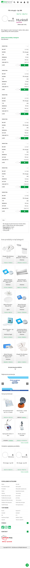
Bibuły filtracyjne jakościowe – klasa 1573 (22, 257)
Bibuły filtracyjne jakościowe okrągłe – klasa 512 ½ (8, 356)
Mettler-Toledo (19, 517)
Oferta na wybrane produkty (15, 381)
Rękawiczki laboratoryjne (7, 500)
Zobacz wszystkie (24, 442)
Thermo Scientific (19, 519)
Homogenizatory (19, 504)
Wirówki (17, 484)
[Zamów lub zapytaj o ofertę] (24, 65)
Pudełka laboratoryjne (6, 497)
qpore (8, 309)
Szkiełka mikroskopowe (7, 502)
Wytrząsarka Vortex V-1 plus (8, 434)
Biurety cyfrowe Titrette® (22, 434)
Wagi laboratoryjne (20, 491)
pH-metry (18, 497)
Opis (3, 220)
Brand (3, 510)
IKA (2, 515)
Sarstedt (3, 512)
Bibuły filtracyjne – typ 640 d (8, 330)
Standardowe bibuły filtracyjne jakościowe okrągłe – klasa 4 (22, 331)
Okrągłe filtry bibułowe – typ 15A (8, 257)
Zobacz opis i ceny (22, 24)
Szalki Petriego (5, 504)
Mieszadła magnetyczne (21, 488)
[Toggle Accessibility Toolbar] (27, 565)
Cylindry (3, 493)
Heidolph (18, 512)
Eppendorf (18, 510)
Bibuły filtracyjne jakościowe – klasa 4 (22, 280)
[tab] (3, 220)
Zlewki (3, 491)
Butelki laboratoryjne (6, 495)
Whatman (22, 260)
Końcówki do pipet (6, 486)
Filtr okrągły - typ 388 (8, 463)
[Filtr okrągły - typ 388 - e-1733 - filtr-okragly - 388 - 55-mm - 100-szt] (26, 46)
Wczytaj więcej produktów (15, 367)
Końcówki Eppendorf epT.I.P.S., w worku (8, 411)
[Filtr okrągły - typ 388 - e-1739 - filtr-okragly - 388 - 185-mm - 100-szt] (26, 192)
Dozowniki (18, 495)
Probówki (4, 488)
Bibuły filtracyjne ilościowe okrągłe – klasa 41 (21, 306)
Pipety (3, 484)
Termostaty (18, 493)
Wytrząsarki (18, 486)
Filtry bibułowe (4, 39)
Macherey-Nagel (8, 334)
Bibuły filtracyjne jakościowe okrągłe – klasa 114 (8, 281)
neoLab (3, 519)
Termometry (18, 500)
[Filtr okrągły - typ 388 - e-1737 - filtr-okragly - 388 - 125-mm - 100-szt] (26, 143)
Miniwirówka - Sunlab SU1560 (22, 411)
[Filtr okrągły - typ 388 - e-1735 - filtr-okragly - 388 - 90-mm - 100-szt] (26, 95)
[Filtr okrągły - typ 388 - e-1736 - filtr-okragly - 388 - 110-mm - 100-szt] (26, 119)
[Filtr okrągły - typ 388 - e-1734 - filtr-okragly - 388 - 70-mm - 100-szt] (26, 70)
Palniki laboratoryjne (20, 502)
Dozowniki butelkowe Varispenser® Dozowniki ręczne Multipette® (18, 377)
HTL (16, 515)
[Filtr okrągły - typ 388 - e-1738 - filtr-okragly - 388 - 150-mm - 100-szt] (26, 168)
